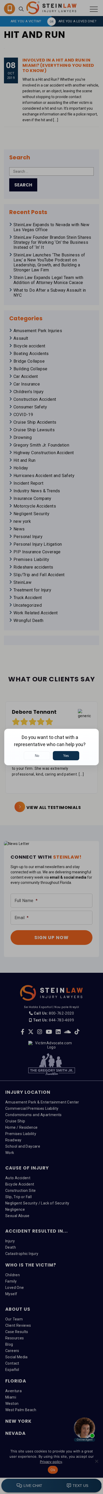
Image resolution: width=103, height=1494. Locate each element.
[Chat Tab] (51, 747)
